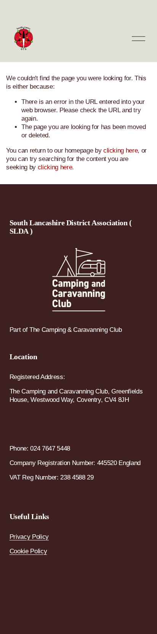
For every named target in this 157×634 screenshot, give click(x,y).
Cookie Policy (28, 551)
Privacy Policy (29, 536)
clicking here (120, 150)
